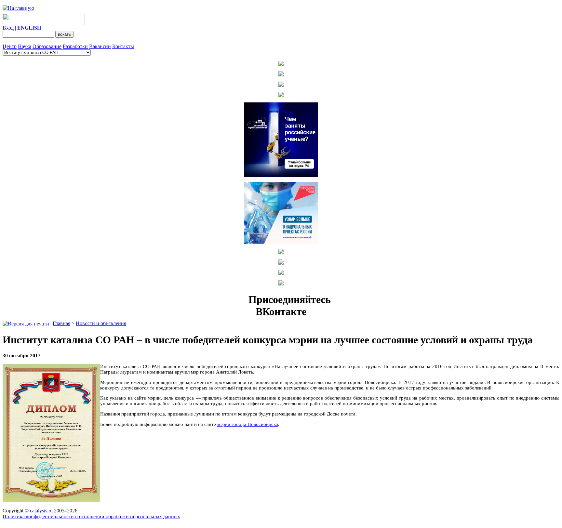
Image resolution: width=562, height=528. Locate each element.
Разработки (75, 46)
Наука (24, 46)
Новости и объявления (101, 323)
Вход (8, 28)
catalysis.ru (41, 510)
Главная (61, 323)
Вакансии (100, 46)
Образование (47, 46)
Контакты (123, 46)
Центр (10, 46)
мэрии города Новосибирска (247, 424)
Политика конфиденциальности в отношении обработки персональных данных (91, 516)
